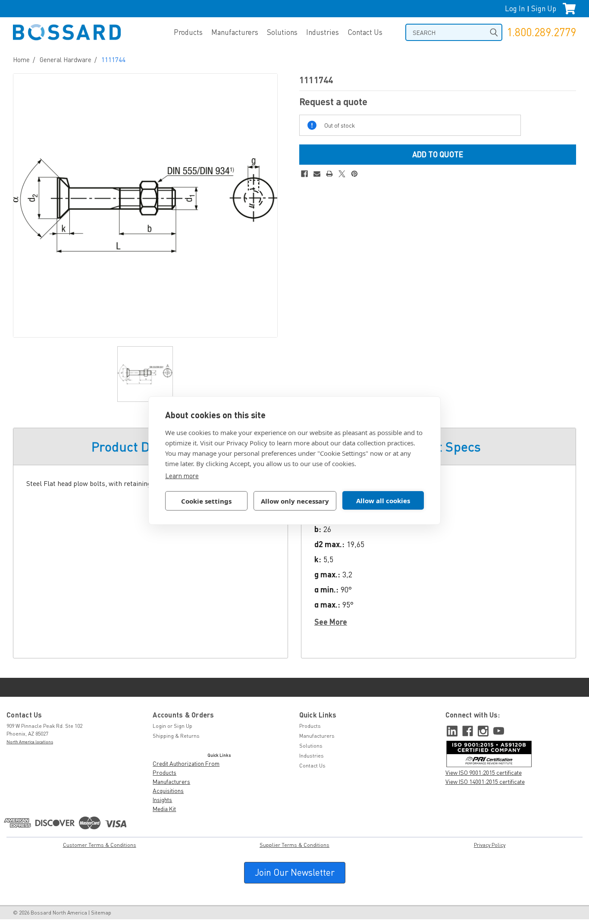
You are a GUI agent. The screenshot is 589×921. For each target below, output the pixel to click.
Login (159, 726)
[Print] (329, 173)
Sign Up (543, 8)
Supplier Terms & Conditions (294, 845)
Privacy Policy (489, 845)
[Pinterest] (354, 173)
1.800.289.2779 (541, 32)
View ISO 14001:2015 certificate (485, 781)
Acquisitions (168, 790)
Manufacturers (234, 32)
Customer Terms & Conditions (99, 845)
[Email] (316, 173)
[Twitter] (341, 173)
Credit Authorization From (186, 763)
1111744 (113, 59)
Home (21, 59)
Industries (322, 32)
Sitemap (101, 912)
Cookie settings (206, 501)
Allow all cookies (383, 500)
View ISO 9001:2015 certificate (483, 772)
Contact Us (365, 32)
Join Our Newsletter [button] (295, 872)
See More (330, 622)
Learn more (182, 475)
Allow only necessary (295, 501)
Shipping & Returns (176, 736)
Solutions (282, 32)
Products (188, 32)
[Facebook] (304, 173)
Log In (515, 8)
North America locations (29, 741)
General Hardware (65, 59)
